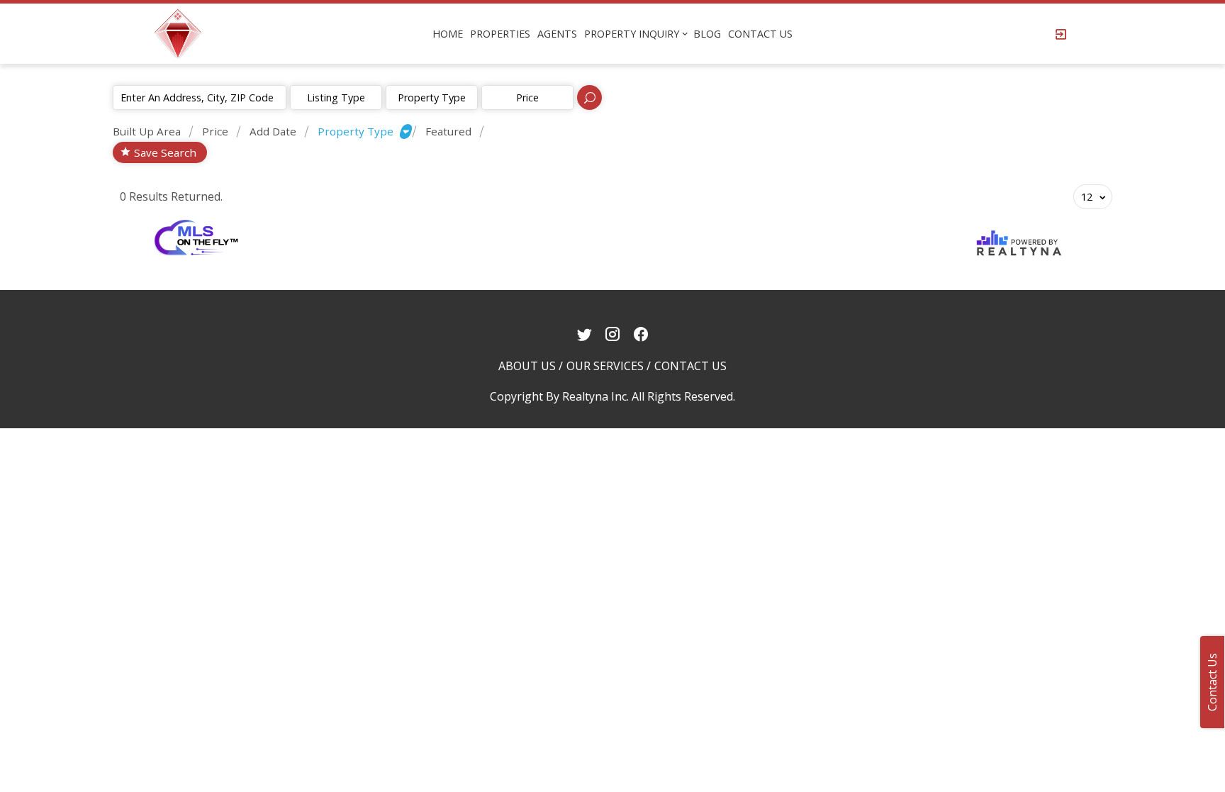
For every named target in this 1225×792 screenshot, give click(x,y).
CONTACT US (760, 33)
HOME (447, 33)
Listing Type (336, 97)
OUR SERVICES (605, 366)
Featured (448, 131)
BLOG (707, 33)
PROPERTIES (500, 33)
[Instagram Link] (612, 334)
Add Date (273, 131)
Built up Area (147, 131)
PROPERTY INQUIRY (631, 33)
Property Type (432, 97)
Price (215, 131)
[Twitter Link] (584, 334)
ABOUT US (527, 366)
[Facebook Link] (641, 334)
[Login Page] (1061, 34)
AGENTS (557, 33)
